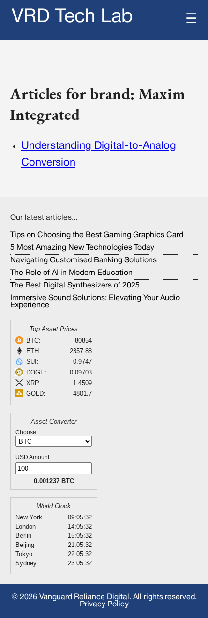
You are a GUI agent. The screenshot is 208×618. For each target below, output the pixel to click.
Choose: (26, 432)
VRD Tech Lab (72, 17)
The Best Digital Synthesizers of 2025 (75, 285)
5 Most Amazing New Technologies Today (82, 247)
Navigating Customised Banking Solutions (83, 260)
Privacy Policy (104, 604)
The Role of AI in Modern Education (71, 273)
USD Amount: (33, 457)
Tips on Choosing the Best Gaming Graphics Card (96, 235)
